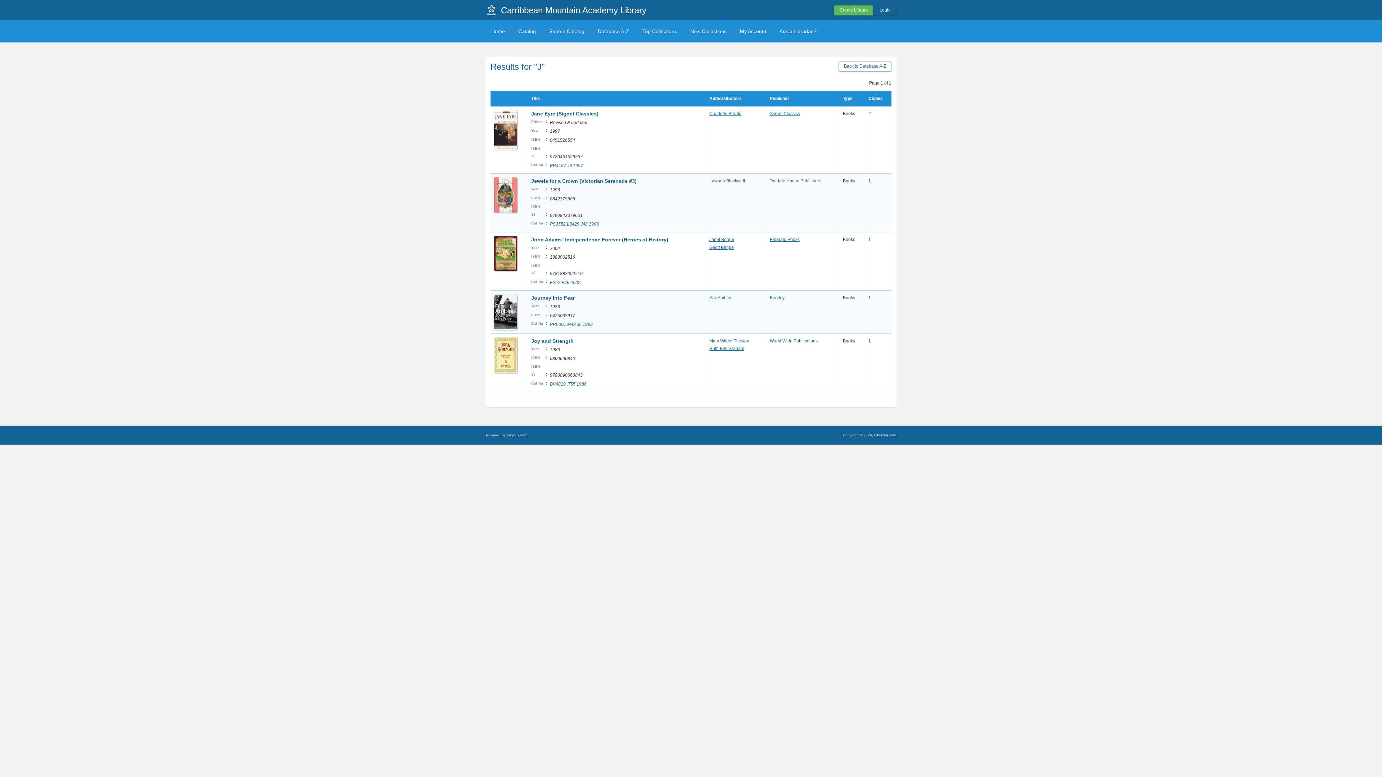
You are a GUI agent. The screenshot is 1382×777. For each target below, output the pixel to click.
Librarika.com (885, 435)
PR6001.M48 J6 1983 (571, 324)
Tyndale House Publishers (795, 180)
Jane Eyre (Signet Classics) (565, 114)
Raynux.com (517, 435)
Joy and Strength (552, 341)
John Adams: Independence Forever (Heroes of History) (599, 239)
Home (498, 31)
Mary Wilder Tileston (729, 341)
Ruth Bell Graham (726, 348)
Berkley (777, 297)
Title (535, 98)
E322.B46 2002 (565, 282)
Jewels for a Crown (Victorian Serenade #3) (584, 181)
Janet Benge (721, 239)
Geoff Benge (721, 247)
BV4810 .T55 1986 (568, 384)
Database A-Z (613, 31)
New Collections (708, 31)
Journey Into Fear (553, 298)
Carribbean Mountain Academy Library (573, 10)
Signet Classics (785, 113)
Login (885, 10)
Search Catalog (566, 31)
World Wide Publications (794, 341)
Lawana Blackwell (727, 180)
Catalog (527, 31)
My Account (753, 31)
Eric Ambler (720, 297)
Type (848, 98)
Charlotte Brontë (725, 113)
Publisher (779, 98)
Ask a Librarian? (798, 31)
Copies (875, 98)
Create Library (854, 10)
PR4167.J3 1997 (566, 165)
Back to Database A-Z (865, 66)
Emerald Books (785, 239)
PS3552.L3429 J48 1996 (574, 224)
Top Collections (659, 31)
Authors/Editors (725, 98)
